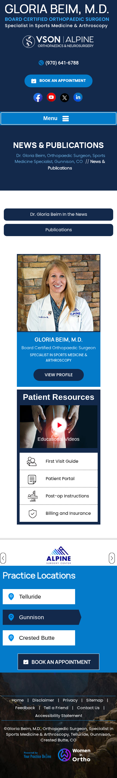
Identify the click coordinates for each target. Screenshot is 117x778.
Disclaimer (43, 700)
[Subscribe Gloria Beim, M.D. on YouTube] (52, 98)
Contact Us (88, 708)
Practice (39, 576)
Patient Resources (58, 397)
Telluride (30, 596)
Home (18, 700)
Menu (50, 118)
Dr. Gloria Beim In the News (58, 214)
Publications (58, 230)
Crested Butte (37, 638)
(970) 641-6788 (62, 62)
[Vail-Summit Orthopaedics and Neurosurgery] (58, 42)
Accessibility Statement (58, 716)
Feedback (25, 708)
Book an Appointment (62, 81)
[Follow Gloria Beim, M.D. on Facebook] (38, 98)
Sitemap (94, 700)
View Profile (59, 375)
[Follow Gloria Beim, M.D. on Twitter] (65, 98)
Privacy (70, 700)
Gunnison (31, 617)
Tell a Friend (56, 708)
